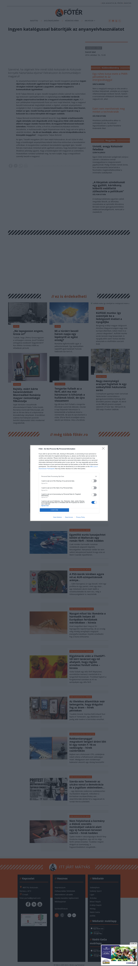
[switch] (94, 480)
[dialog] (69, 483)
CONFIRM (54, 510)
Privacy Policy (80, 517)
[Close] (104, 449)
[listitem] (69, 476)
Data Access (69, 517)
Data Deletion (57, 517)
